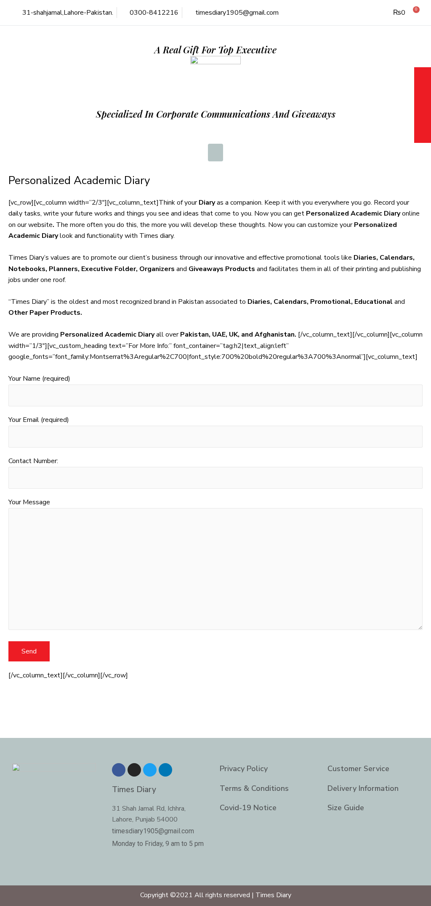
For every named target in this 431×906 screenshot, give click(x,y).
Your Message (29, 502)
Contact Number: (33, 461)
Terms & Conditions (254, 788)
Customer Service (358, 769)
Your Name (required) (39, 378)
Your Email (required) (38, 419)
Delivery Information (363, 788)
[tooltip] (422, 76)
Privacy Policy (244, 769)
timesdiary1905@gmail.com (153, 831)
